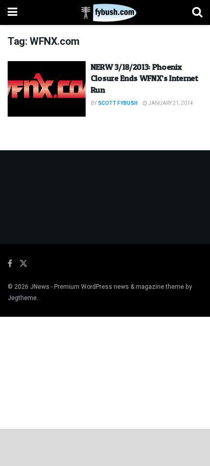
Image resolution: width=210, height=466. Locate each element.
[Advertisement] (105, 446)
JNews (39, 286)
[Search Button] (197, 12)
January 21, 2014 (170, 103)
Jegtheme (22, 298)
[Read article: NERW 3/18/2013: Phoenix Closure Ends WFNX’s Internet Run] (47, 89)
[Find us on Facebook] (10, 264)
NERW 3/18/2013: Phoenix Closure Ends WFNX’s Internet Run (144, 78)
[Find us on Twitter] (23, 264)
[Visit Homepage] (104, 13)
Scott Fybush (118, 103)
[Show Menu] (12, 12)
